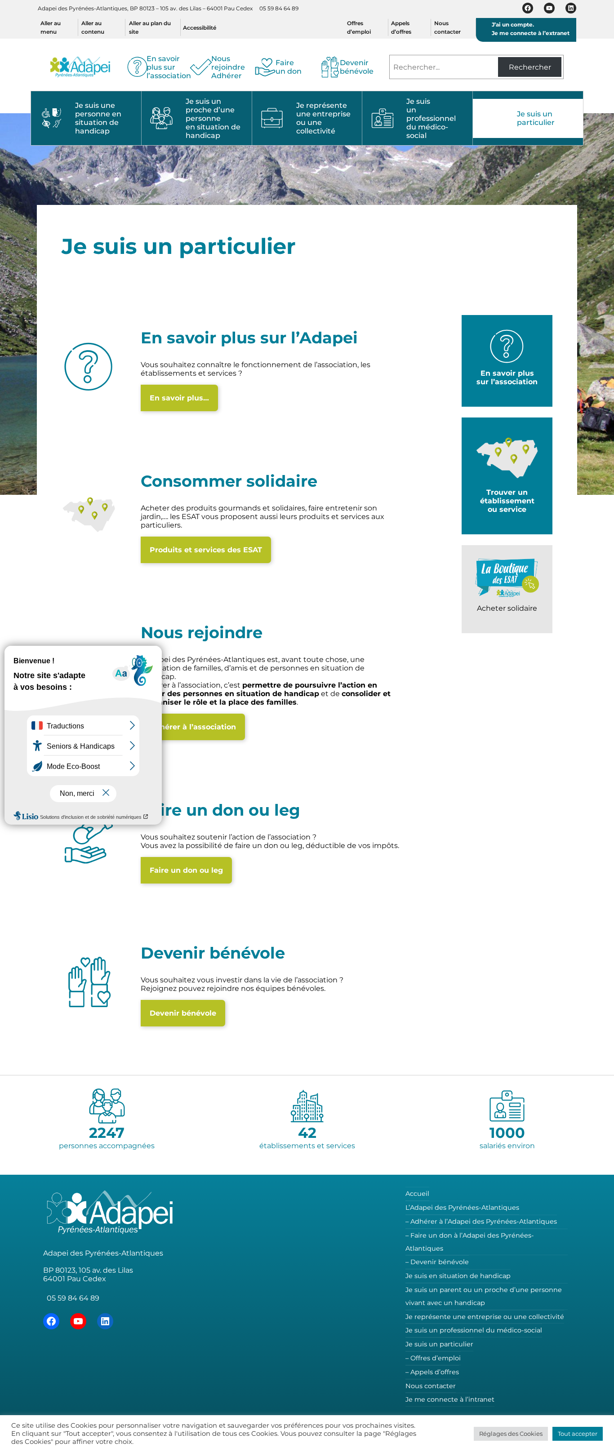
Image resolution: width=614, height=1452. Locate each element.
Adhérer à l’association (193, 727)
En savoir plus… (179, 398)
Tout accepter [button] (577, 1433)
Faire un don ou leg (186, 870)
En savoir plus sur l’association (507, 377)
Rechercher (530, 67)
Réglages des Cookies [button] (511, 1433)
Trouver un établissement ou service (507, 501)
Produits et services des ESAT (206, 550)
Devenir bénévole (183, 1013)
